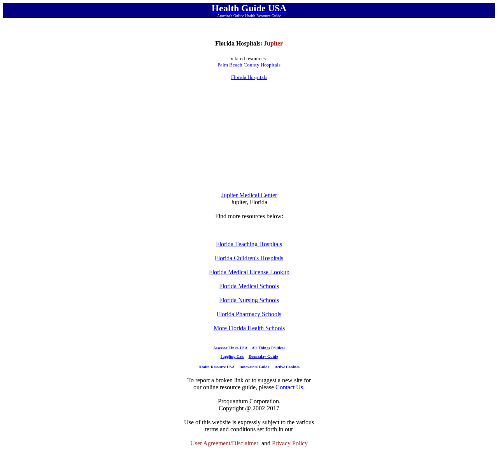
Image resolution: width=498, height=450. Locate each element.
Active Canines (287, 367)
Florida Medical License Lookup (249, 272)
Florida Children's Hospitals (249, 258)
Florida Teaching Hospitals (249, 244)
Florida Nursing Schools (249, 300)
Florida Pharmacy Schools (249, 314)
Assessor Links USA (230, 348)
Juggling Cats (232, 356)
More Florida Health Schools (249, 328)
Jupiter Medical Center (249, 195)
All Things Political (268, 348)
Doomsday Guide (263, 356)
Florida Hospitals (249, 77)
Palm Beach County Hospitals (249, 65)
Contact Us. (290, 387)
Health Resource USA (216, 367)
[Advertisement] (249, 136)
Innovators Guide (254, 367)
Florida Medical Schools (249, 286)
